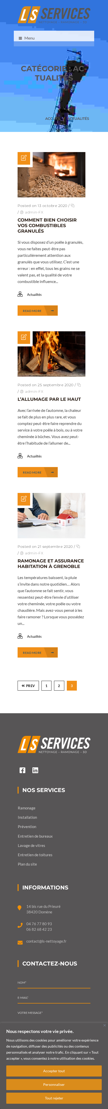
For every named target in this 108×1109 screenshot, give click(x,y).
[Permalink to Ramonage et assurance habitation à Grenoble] (51, 536)
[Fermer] (104, 1025)
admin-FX (34, 212)
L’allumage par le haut (49, 399)
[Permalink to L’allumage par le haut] (51, 375)
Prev (30, 686)
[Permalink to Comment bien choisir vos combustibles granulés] (51, 195)
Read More (32, 311)
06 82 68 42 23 (39, 929)
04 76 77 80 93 (39, 923)
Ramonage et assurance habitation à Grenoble (51, 563)
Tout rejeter (54, 1098)
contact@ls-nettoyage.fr (46, 941)
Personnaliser (54, 1084)
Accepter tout (54, 1071)
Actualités (78, 118)
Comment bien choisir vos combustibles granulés (47, 225)
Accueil (53, 118)
